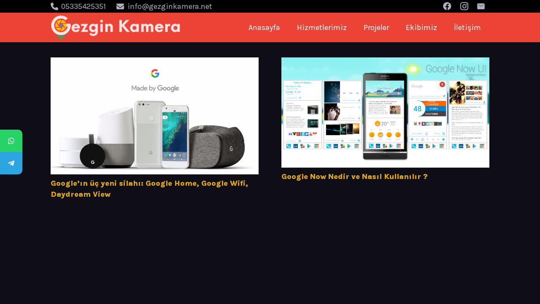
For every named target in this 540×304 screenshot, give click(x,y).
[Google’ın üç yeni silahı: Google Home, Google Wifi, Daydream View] (155, 115)
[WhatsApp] (11, 141)
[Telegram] (11, 163)
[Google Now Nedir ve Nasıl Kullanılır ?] (385, 112)
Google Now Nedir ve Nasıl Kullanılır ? (354, 176)
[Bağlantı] (116, 27)
